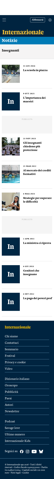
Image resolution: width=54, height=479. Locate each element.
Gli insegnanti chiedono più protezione (32, 147)
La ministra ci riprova (37, 243)
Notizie (10, 40)
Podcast (10, 421)
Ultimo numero (15, 434)
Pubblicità (11, 392)
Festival (10, 356)
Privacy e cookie (15, 362)
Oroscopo (11, 385)
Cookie (25, 473)
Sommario (11, 349)
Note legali (16, 473)
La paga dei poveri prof (37, 298)
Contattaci (12, 343)
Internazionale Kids (17, 441)
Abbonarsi (37, 20)
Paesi (8, 398)
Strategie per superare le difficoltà (37, 200)
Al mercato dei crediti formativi (37, 172)
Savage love (12, 428)
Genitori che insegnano (31, 272)
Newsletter (12, 411)
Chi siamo (11, 336)
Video (8, 368)
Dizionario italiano (17, 379)
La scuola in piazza (35, 70)
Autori (9, 405)
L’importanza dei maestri (34, 100)
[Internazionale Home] (19, 327)
